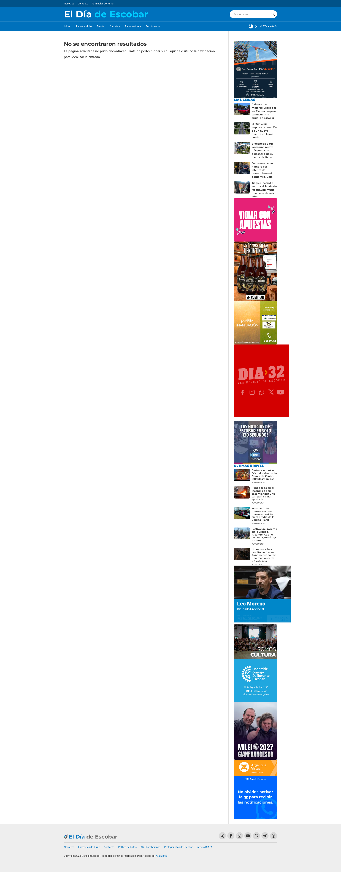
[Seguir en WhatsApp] (256, 835)
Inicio (67, 26)
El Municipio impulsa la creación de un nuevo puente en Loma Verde (264, 131)
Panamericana (133, 26)
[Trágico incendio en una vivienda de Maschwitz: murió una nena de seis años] (242, 189)
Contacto (83, 3)
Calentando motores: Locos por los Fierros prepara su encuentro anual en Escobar (264, 111)
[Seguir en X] (222, 835)
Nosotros (69, 3)
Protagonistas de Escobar (178, 847)
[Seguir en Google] (273, 835)
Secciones (151, 26)
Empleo (101, 26)
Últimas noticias (83, 26)
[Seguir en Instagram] (239, 835)
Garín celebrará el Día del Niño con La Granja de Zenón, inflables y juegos (264, 474)
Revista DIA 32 (205, 847)
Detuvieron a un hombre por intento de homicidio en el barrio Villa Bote (262, 170)
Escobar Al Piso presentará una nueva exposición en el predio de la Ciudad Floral (263, 514)
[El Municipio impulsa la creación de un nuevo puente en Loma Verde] (242, 130)
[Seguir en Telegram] (265, 835)
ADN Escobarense (150, 847)
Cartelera (115, 26)
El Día (106, 14)
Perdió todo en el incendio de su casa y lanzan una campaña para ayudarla (263, 493)
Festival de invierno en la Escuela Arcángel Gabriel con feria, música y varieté (264, 535)
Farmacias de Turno (102, 3)
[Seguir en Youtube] (247, 835)
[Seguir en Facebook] (230, 835)
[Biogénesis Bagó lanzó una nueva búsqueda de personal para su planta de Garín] (242, 150)
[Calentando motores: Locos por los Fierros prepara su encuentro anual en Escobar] (242, 111)
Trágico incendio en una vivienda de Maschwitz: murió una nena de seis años (264, 190)
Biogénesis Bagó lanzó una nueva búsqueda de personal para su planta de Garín (263, 150)
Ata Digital (161, 855)
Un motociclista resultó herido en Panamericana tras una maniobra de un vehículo (264, 555)
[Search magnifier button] (273, 14)
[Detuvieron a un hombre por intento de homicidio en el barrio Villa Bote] (242, 170)
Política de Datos (127, 847)
